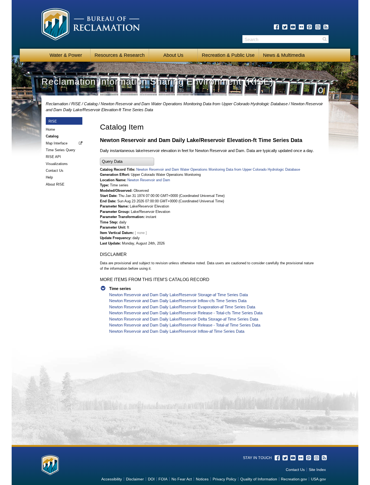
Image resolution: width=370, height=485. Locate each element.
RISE (76, 103)
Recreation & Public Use (228, 55)
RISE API (53, 157)
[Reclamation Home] (90, 25)
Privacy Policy (224, 479)
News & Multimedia (284, 55)
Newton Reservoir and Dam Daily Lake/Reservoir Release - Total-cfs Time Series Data (185, 313)
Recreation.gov (294, 479)
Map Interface (56, 143)
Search (324, 39)
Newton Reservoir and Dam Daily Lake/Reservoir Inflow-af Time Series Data (176, 331)
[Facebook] (276, 26)
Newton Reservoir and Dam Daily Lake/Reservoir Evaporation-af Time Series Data (182, 307)
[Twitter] (284, 26)
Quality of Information (258, 479)
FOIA (162, 479)
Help (49, 177)
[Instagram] (317, 26)
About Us (173, 55)
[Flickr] (301, 26)
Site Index (317, 469)
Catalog (91, 103)
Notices (202, 479)
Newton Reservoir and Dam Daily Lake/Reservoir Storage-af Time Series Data (178, 294)
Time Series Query (60, 150)
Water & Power (66, 55)
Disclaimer (135, 479)
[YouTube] (293, 26)
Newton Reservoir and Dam (148, 180)
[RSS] (326, 26)
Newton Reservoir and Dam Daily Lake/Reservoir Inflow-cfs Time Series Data (177, 300)
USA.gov (318, 479)
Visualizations (57, 164)
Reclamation (57, 103)
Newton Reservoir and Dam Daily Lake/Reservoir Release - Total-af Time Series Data (184, 325)
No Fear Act (181, 479)
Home (50, 129)
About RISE (55, 184)
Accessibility (111, 479)
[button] (127, 162)
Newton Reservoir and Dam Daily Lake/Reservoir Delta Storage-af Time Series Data (183, 319)
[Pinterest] (309, 26)
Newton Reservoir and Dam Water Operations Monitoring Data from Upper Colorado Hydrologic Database (194, 103)
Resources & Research (120, 55)
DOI (151, 479)
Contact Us (54, 171)
